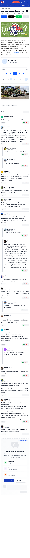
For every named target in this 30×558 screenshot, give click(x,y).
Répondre (3, 122)
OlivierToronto (11, 148)
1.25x (14, 79)
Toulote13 (7, 126)
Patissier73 (7, 315)
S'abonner (21, 480)
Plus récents (26, 111)
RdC (8, 240)
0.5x (4, 79)
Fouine (6, 426)
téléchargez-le (15, 52)
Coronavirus (14, 105)
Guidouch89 (7, 199)
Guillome (6, 329)
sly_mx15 (6, 171)
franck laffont (8, 116)
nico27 (6, 380)
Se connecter (9, 480)
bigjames (6, 399)
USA (4, 105)
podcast (8, 8)
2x (20, 79)
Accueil (3, 8)
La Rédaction (10, 349)
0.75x (8, 79)
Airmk (5, 288)
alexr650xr (7, 367)
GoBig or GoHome (9, 187)
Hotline (8, 105)
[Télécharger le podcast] (26, 79)
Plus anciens (20, 111)
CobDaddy (6, 213)
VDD (5, 275)
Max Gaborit (10, 302)
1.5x (17, 79)
